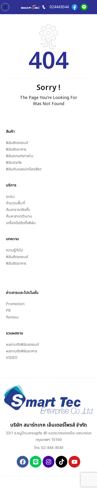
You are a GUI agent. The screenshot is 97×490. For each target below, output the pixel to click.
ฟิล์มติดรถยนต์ (17, 143)
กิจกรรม (12, 317)
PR (8, 310)
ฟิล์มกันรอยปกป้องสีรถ (23, 169)
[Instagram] (48, 462)
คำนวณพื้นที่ (15, 203)
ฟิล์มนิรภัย (14, 162)
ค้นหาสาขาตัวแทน (19, 216)
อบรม (10, 196)
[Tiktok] (61, 462)
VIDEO (11, 358)
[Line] (84, 7)
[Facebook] (74, 7)
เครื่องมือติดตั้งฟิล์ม (21, 223)
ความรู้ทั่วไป (14, 250)
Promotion (15, 304)
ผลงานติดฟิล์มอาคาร (21, 351)
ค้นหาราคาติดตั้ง (18, 210)
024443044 (59, 7)
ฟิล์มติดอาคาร (16, 149)
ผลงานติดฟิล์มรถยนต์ (22, 344)
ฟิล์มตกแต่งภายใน (19, 156)
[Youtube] (74, 462)
